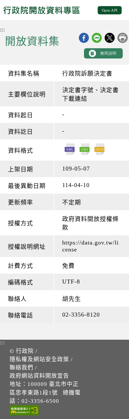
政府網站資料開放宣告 (39, 376)
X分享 (110, 38)
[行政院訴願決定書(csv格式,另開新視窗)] (84, 150)
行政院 (25, 351)
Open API (110, 10)
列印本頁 (122, 38)
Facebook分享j (84, 38)
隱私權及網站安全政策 (39, 359)
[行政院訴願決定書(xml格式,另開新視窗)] (69, 150)
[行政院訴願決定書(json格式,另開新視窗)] (99, 150)
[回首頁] (46, 10)
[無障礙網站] (24, 411)
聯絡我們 (21, 367)
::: (2, 29)
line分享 (97, 38)
